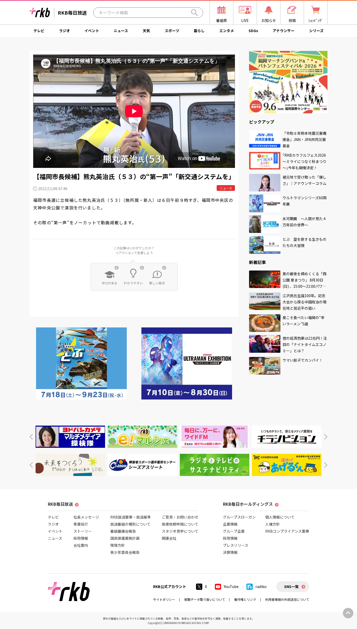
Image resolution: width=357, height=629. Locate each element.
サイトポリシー (164, 599)
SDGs (253, 30)
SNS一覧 (291, 586)
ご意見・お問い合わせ (180, 517)
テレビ (38, 30)
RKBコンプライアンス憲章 (287, 531)
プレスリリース (235, 545)
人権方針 (272, 524)
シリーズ (316, 30)
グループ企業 (234, 531)
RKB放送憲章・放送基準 (130, 517)
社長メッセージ (86, 517)
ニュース (121, 30)
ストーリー (82, 531)
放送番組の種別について (130, 524)
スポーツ (172, 30)
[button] (31, 437)
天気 (146, 30)
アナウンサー (284, 30)
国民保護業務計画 (125, 538)
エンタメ (226, 30)
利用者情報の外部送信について (287, 599)
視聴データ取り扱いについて (204, 599)
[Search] (194, 12)
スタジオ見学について (180, 531)
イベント (91, 30)
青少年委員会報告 (125, 552)
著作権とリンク (245, 599)
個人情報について (280, 517)
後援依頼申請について (180, 524)
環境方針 (117, 545)
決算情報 (230, 552)
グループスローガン (239, 517)
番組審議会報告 (123, 531)
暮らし (199, 30)
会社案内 (80, 545)
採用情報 (80, 538)
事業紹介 (80, 524)
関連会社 (169, 538)
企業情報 (230, 524)
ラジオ (64, 30)
